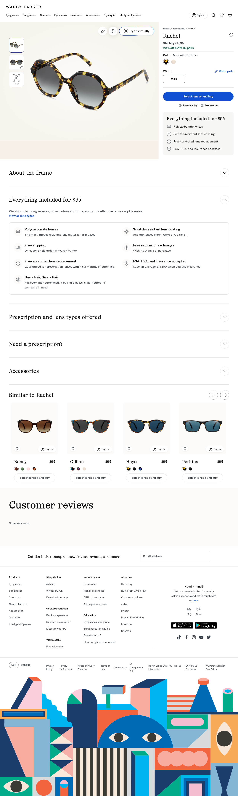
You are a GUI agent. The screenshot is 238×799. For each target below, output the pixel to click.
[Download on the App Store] (182, 625)
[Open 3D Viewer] (113, 31)
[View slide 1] (16, 45)
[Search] (213, 15)
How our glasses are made (99, 642)
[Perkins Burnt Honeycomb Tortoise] (202, 428)
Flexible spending (94, 590)
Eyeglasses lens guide (97, 622)
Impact (125, 610)
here (195, 600)
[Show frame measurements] (102, 31)
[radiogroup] (198, 62)
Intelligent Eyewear (20, 624)
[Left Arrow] (213, 395)
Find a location (55, 646)
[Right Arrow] (224, 395)
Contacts (14, 597)
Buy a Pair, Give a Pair (133, 590)
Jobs (124, 604)
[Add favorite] (17, 448)
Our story (127, 584)
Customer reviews (131, 597)
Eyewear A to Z (92, 635)
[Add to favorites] (231, 35)
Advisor (50, 584)
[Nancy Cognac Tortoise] (34, 428)
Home (166, 28)
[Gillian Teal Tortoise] (90, 428)
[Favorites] (221, 15)
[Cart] (230, 15)
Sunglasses (178, 28)
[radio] (166, 62)
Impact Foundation (132, 617)
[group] (119, 442)
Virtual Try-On (54, 590)
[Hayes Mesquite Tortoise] (146, 428)
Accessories (16, 610)
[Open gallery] (79, 81)
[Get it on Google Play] (206, 625)
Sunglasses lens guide (97, 628)
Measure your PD (56, 628)
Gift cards (14, 617)
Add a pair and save (95, 604)
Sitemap (126, 631)
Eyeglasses (15, 584)
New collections (18, 604)
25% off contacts (94, 597)
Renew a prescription (58, 622)
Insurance (90, 584)
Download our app (57, 597)
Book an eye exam (56, 615)
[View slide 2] (16, 62)
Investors (127, 624)
